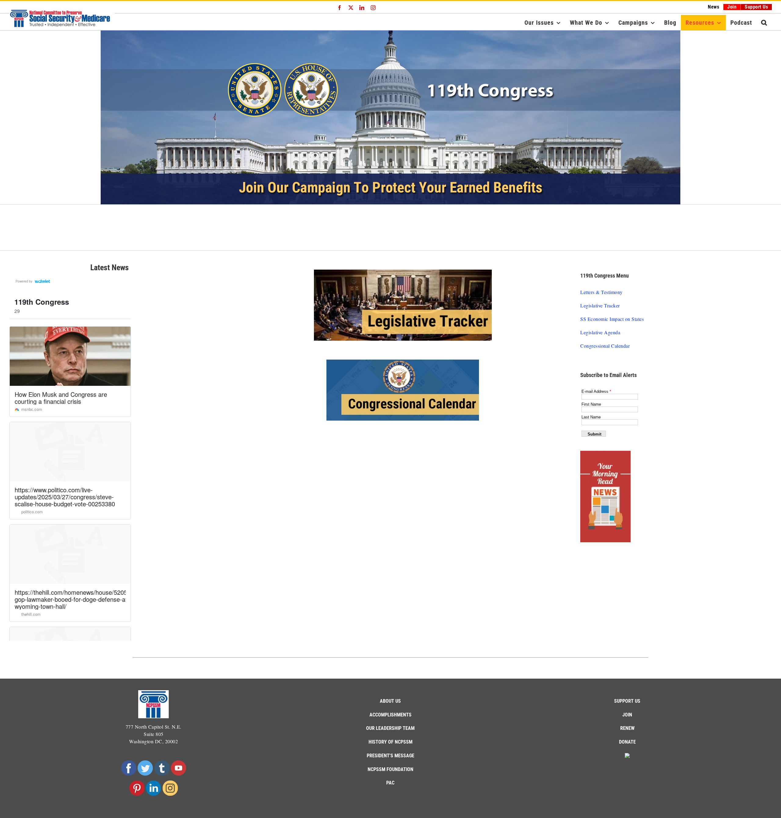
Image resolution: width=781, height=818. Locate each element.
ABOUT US (390, 701)
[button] (764, 22)
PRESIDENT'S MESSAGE (390, 756)
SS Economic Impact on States (612, 319)
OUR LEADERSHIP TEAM (390, 728)
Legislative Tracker (600, 305)
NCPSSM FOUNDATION (390, 769)
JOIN (627, 715)
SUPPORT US (627, 701)
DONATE (627, 742)
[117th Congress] (390, 117)
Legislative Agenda (600, 332)
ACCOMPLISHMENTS (390, 715)
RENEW (627, 728)
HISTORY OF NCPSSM (390, 742)
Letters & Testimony (601, 292)
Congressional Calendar (605, 346)
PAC (390, 783)
